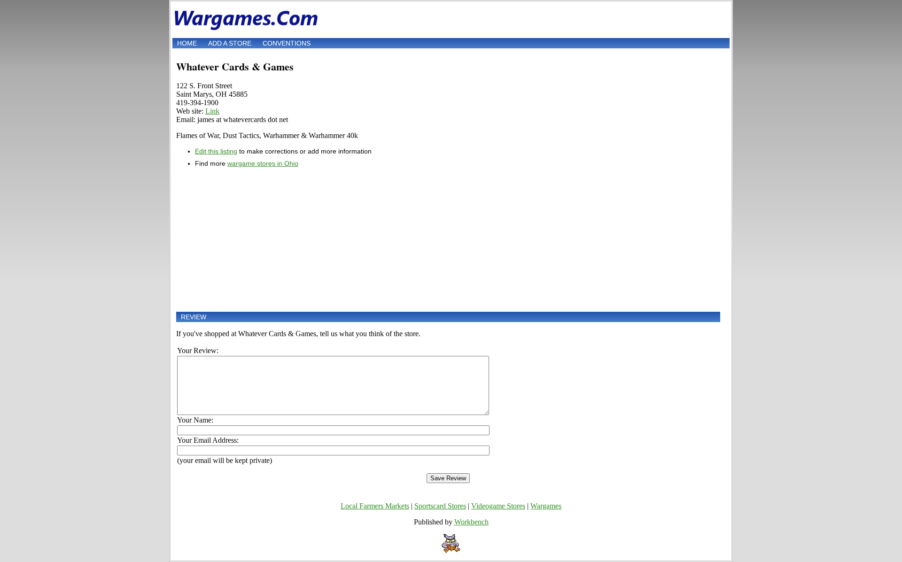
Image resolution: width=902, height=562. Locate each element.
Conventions (287, 43)
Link (212, 111)
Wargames (545, 506)
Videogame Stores (498, 506)
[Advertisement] (448, 239)
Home (187, 43)
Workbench (471, 522)
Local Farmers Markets (375, 506)
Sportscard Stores (440, 506)
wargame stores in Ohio (262, 163)
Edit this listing (216, 151)
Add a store (229, 43)
